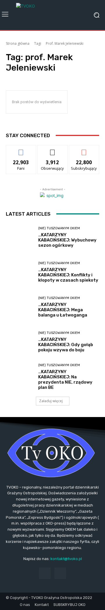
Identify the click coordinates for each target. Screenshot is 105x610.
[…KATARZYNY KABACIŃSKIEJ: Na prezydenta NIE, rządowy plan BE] (20, 377)
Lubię (21, 149)
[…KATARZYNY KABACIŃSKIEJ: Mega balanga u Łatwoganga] (20, 307)
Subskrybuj (84, 149)
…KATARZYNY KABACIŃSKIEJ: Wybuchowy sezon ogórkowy (67, 240)
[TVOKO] (52, 15)
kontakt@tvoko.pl (66, 559)
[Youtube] (60, 573)
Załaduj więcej (51, 400)
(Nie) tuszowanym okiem (59, 228)
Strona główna (17, 43)
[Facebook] (44, 573)
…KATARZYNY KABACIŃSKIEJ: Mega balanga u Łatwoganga (62, 310)
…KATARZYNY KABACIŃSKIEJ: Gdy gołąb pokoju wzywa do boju (65, 345)
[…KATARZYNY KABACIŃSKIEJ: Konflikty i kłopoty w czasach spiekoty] (20, 272)
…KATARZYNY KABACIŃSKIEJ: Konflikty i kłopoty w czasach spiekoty (68, 275)
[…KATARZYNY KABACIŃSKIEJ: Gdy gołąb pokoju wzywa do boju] (20, 342)
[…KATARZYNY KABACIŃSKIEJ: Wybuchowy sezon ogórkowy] (20, 237)
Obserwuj (53, 149)
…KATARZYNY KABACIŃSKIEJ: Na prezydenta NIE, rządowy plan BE (65, 379)
